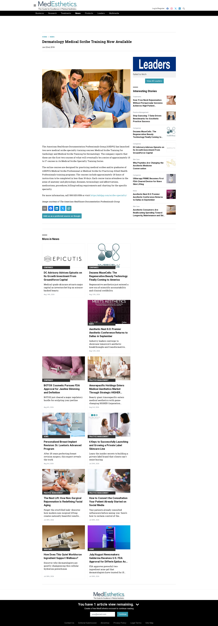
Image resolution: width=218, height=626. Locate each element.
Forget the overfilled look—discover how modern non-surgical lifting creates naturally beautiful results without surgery (62, 513)
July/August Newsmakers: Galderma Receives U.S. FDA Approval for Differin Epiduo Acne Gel (109, 558)
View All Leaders (154, 81)
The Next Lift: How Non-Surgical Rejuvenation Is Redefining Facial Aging (63, 502)
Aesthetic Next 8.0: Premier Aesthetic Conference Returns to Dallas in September (148, 197)
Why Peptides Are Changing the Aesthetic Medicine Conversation (148, 166)
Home (44, 37)
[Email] (44, 208)
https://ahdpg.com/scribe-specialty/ (108, 195)
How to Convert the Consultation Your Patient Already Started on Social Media (108, 502)
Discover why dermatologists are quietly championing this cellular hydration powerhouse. (61, 565)
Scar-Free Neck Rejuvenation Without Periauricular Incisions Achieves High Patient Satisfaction (148, 103)
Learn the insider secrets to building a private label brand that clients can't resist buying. (108, 456)
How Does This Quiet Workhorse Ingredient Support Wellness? (63, 556)
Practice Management (140, 112)
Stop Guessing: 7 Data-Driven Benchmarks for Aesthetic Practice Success (147, 119)
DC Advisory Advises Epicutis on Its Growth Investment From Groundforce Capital (148, 150)
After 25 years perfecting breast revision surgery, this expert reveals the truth (62, 456)
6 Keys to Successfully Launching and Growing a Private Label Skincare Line (108, 445)
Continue (122, 614)
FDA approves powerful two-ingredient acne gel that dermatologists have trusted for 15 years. (106, 569)
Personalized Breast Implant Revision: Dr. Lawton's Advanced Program (62, 445)
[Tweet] (62, 208)
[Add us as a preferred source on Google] (68, 208)
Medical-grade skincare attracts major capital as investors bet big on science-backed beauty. (63, 287)
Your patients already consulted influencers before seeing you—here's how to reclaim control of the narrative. (108, 513)
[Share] (50, 208)
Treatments (137, 97)
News (52, 37)
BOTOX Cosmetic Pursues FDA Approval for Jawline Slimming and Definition (62, 389)
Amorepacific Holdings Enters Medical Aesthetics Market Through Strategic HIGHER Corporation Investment (106, 389)
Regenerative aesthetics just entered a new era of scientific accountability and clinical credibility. (108, 287)
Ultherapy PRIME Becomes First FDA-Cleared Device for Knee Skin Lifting (148, 181)
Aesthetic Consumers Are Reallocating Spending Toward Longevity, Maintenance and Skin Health (149, 213)
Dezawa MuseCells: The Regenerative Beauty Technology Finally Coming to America (147, 134)
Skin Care (136, 159)
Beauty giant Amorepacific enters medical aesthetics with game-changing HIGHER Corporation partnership (106, 400)
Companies (137, 128)
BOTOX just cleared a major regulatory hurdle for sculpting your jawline (63, 399)
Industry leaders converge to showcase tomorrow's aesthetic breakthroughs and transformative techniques (107, 344)
